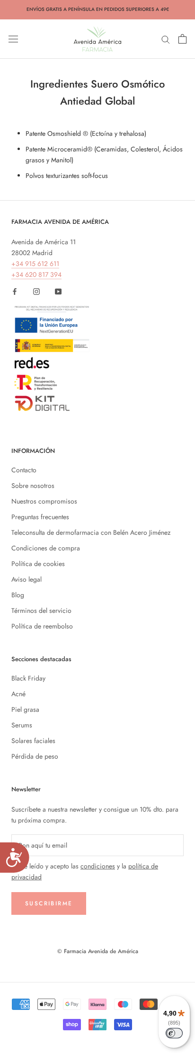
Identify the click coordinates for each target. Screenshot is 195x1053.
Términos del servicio (41, 610)
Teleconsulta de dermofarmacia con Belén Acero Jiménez (90, 532)
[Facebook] (14, 290)
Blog (17, 595)
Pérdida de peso (34, 756)
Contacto (23, 470)
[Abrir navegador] (13, 39)
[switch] (174, 1033)
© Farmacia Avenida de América (97, 951)
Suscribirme (48, 903)
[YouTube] (58, 290)
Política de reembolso (42, 626)
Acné (18, 694)
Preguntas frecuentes (40, 517)
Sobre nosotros (32, 485)
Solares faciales (33, 740)
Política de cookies (38, 563)
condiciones (97, 866)
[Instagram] (36, 290)
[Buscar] (165, 39)
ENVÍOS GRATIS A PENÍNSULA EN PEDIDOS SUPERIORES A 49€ (98, 9)
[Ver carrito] (182, 39)
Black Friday (28, 678)
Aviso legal (26, 579)
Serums (21, 725)
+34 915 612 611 (35, 263)
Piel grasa (25, 709)
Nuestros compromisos (44, 501)
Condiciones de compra (45, 548)
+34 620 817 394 (36, 274)
